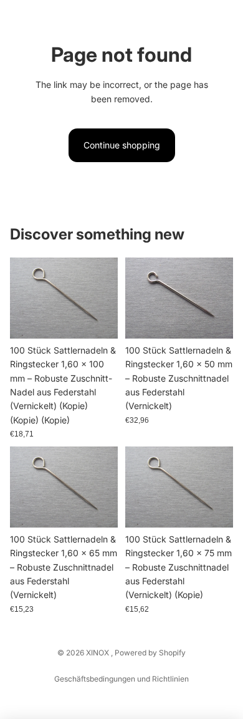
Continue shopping (121, 145)
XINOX (98, 652)
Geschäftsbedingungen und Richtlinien (121, 678)
